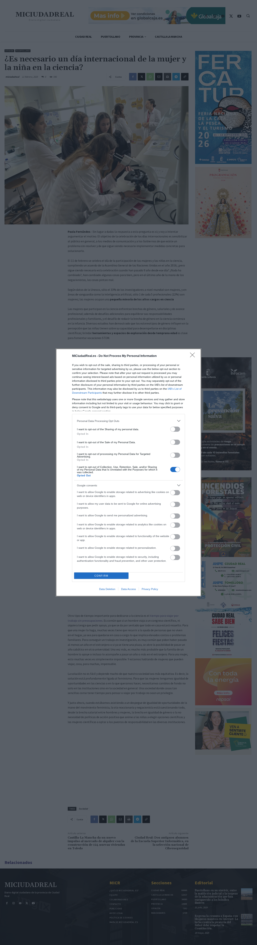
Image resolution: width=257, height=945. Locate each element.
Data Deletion (107, 589)
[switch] (175, 429)
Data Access (128, 589)
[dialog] (128, 472)
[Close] (193, 356)
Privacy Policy (150, 589)
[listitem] (128, 421)
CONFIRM (101, 575)
